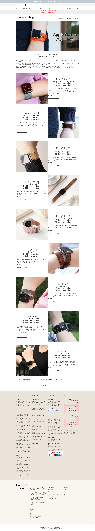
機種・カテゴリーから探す (28, 8)
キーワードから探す (38, 8)
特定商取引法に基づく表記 (53, 494)
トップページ (18, 8)
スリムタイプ (63, 66)
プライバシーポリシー (52, 496)
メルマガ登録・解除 (67, 8)
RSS (49, 501)
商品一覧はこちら (47, 385)
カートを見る (66, 491)
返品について (51, 491)
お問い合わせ (75, 8)
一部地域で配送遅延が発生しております (47, 10)
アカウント (57, 4)
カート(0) (77, 4)
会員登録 (63, 4)
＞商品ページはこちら (53, 98)
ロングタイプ (47, 66)
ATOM (52, 501)
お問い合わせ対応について (47, 12)
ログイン (69, 4)
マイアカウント (67, 484)
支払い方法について (52, 487)
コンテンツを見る (47, 8)
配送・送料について (52, 489)
